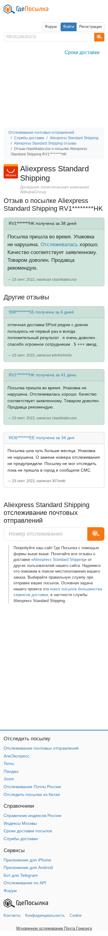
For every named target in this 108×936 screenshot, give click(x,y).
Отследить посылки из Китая (32, 794)
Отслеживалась (59, 244)
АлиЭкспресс (16, 756)
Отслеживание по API (25, 882)
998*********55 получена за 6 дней (41, 312)
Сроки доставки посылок (28, 830)
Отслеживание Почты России (32, 786)
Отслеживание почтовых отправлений (41, 748)
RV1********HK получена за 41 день (42, 374)
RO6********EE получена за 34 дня (41, 437)
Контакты (12, 915)
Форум (51, 27)
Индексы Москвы (20, 823)
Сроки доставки (82, 52)
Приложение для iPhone (27, 860)
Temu (9, 763)
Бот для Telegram (21, 875)
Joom (9, 778)
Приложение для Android (28, 867)
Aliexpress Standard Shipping (59, 559)
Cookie (76, 915)
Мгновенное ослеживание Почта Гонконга (54, 928)
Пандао (11, 771)
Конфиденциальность (45, 915)
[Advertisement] (54, 93)
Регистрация (90, 27)
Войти (68, 27)
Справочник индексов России (32, 815)
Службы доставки (21, 838)
